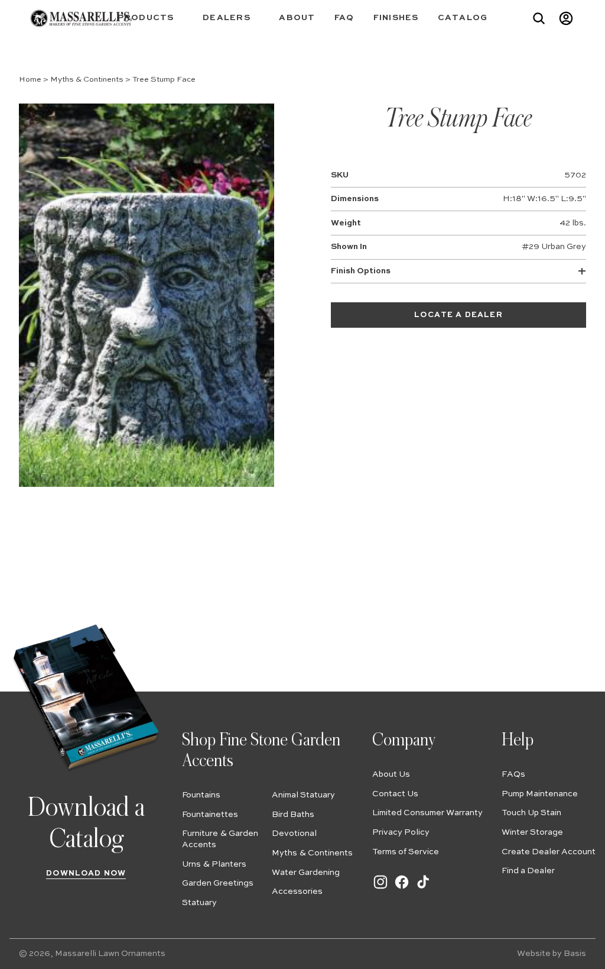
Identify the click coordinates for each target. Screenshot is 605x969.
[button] (151, 18)
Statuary (199, 903)
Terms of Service (405, 852)
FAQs (513, 774)
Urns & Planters (214, 864)
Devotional (294, 833)
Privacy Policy (401, 832)
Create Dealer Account (549, 852)
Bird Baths (293, 814)
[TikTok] (423, 888)
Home (30, 79)
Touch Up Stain (531, 813)
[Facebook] (401, 888)
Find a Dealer (528, 871)
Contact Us (395, 794)
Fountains (201, 795)
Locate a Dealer (458, 315)
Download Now (86, 873)
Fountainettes (210, 814)
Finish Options (361, 271)
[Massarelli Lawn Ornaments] (81, 18)
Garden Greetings (217, 883)
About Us (391, 774)
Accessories (297, 891)
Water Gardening (306, 872)
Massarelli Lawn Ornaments (110, 953)
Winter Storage (532, 832)
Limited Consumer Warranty (427, 813)
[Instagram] (380, 888)
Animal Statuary (303, 795)
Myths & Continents (86, 79)
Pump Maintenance (540, 794)
